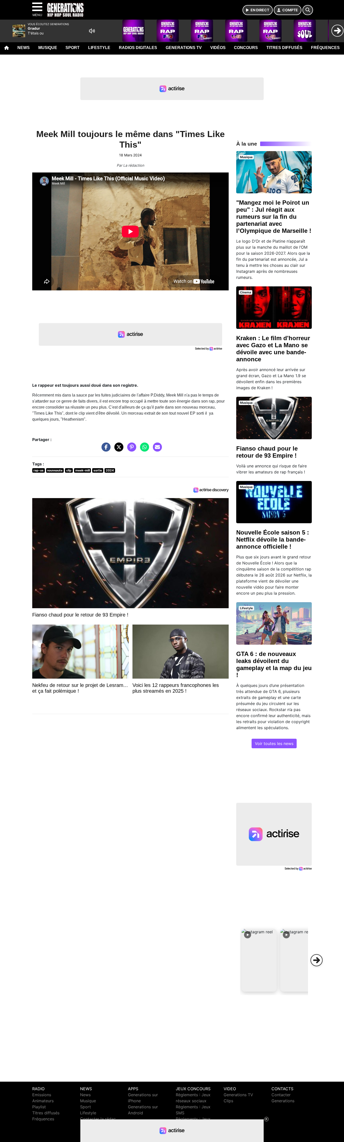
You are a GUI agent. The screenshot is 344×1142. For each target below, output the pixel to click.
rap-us (38, 470)
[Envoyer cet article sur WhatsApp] (143, 449)
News (23, 48)
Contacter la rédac (98, 1118)
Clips (228, 1100)
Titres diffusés (284, 48)
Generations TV (184, 48)
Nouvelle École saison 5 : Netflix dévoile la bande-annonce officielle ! (272, 539)
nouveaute (54, 470)
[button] (259, 960)
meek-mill (82, 470)
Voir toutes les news (274, 743)
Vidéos (218, 48)
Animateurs (43, 1100)
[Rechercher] (307, 10)
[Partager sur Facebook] (105, 449)
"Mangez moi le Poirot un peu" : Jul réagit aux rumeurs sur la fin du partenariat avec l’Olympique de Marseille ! (273, 216)
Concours (246, 48)
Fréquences (325, 48)
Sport (72, 48)
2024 (110, 470)
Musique (47, 48)
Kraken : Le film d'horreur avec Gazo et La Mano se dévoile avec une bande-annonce (273, 349)
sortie (97, 470)
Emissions (41, 1094)
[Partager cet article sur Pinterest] (130, 449)
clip (69, 470)
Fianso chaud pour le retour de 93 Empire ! (267, 452)
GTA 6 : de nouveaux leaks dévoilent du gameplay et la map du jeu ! (274, 664)
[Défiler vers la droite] (317, 960)
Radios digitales (138, 48)
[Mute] (92, 31)
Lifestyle (99, 48)
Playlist (39, 1106)
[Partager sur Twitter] (117, 449)
